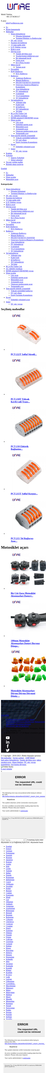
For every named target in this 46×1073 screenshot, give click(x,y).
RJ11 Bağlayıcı (21, 74)
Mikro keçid (15, 65)
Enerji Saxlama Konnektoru (26, 142)
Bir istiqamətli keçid (23, 58)
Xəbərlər (9, 155)
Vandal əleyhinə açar (24, 54)
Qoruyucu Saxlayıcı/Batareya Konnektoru (27, 240)
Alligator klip (21, 102)
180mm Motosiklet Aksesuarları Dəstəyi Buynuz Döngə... (25, 643)
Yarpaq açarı (20, 67)
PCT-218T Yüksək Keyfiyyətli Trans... (20, 400)
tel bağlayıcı (20, 107)
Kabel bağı (20, 105)
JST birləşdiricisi (22, 109)
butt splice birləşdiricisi (10, 760)
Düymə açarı (16, 52)
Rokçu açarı (15, 49)
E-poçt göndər (6, 769)
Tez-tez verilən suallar (14, 162)
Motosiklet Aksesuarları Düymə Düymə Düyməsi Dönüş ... (23, 693)
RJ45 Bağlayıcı (17, 71)
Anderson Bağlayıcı (23, 78)
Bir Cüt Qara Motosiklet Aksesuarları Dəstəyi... (23, 594)
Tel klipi (19, 111)
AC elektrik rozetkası (19, 116)
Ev (7, 27)
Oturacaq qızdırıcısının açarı (26, 131)
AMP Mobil (30, 758)
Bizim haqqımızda (13, 29)
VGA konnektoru (22, 96)
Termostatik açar (22, 133)
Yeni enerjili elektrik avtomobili (23, 136)
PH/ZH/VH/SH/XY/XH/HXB (28, 82)
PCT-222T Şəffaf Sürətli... (24, 354)
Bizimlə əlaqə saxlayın (14, 164)
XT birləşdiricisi (22, 98)
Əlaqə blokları (17, 762)
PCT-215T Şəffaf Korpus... (24, 493)
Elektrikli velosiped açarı (25, 147)
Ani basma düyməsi (18, 764)
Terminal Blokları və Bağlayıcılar (28, 38)
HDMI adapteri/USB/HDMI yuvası (24, 118)
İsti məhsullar (6, 758)
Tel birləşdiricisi (17, 100)
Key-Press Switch (23, 63)
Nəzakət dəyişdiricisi (19, 43)
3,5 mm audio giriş (18, 45)
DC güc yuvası (16, 40)
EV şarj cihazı (21, 140)
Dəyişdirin (15, 69)
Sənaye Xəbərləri (17, 158)
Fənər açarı (20, 60)
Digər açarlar (16, 120)
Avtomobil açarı (22, 129)
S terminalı (20, 94)
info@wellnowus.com (14, 23)
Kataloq (9, 153)
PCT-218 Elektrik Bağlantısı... (20, 447)
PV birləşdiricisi (22, 91)
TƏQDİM (5, 715)
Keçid (13, 144)
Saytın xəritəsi (18, 758)
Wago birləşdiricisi (18, 34)
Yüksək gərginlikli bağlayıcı (27, 138)
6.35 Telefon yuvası (18, 47)
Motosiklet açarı (22, 127)
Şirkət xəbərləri (17, 160)
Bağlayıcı (14, 76)
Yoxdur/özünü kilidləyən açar (27, 56)
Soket (13, 149)
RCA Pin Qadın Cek (19, 113)
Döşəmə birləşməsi (23, 36)
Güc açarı (19, 122)
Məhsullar (10, 32)
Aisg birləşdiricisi (22, 89)
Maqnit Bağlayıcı (22, 80)
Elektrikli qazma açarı (24, 124)
